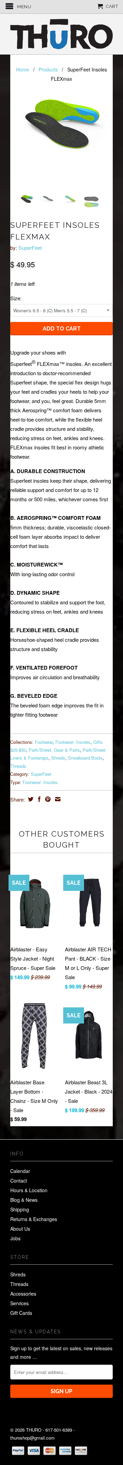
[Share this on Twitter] (29, 799)
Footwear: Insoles (73, 742)
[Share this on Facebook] (38, 799)
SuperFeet (30, 247)
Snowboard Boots (85, 757)
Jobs (15, 1238)
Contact (18, 1180)
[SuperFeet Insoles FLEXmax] (61, 124)
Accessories (23, 1293)
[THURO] (61, 34)
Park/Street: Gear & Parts (54, 750)
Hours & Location (28, 1190)
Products (48, 69)
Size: (16, 298)
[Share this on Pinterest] (47, 799)
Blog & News (24, 1199)
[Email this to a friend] (56, 799)
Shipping (19, 1209)
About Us (20, 1228)
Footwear (44, 742)
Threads (18, 766)
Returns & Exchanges (33, 1219)
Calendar (20, 1170)
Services (19, 1303)
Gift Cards (21, 1312)
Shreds (58, 757)
